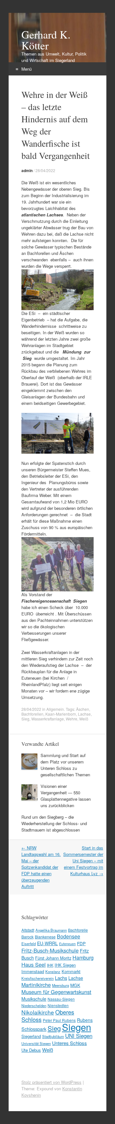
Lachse (84, 714)
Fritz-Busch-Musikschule (50, 950)
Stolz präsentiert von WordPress (51, 1082)
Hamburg (83, 957)
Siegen (76, 1026)
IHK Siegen (65, 965)
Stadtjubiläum (53, 1036)
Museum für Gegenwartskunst (56, 992)
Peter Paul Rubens (59, 1020)
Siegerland (31, 1036)
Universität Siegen (36, 1043)
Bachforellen (32, 714)
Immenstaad (32, 971)
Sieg (25, 718)
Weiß (83, 718)
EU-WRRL (47, 943)
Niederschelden (33, 1005)
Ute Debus (31, 1050)
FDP (81, 943)
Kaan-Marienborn (60, 714)
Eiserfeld (28, 943)
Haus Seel (33, 964)
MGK (75, 985)
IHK (50, 965)
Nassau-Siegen (61, 999)
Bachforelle (78, 930)
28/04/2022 (45, 170)
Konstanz (52, 971)
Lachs (61, 977)
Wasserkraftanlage (47, 718)
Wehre (71, 718)
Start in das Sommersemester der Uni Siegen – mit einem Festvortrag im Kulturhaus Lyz (83, 860)
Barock (27, 936)
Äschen (82, 709)
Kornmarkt (71, 971)
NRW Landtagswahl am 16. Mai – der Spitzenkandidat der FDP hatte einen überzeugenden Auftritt (41, 867)
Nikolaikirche (37, 1012)
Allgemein (55, 709)
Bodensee (68, 936)
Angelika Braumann (51, 930)
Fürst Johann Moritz (53, 958)
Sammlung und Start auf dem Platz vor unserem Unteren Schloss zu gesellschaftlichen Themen (65, 765)
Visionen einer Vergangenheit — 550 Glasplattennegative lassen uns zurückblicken (66, 795)
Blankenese (45, 936)
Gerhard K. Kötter (46, 40)
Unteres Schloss (69, 1042)
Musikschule (33, 999)
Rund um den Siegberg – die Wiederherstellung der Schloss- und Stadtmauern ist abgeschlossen (54, 823)
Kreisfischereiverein (37, 978)
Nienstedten (58, 1005)
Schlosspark (33, 1028)
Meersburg (60, 985)
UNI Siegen (78, 1036)
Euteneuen (67, 943)
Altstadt (27, 930)
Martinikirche (36, 985)
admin (27, 170)
